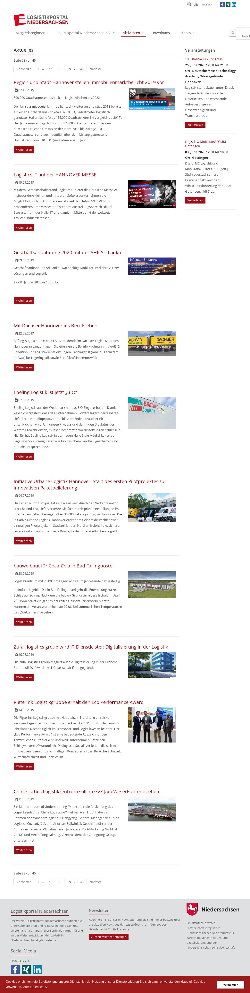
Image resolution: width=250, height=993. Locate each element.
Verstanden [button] (230, 984)
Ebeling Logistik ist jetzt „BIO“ (45, 392)
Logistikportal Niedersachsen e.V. (84, 32)
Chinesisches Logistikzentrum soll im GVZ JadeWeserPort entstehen (86, 791)
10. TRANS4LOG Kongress (204, 59)
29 (69, 69)
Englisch (207, 4)
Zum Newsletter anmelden (108, 937)
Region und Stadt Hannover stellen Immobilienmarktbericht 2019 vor (89, 82)
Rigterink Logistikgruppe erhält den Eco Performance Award (79, 702)
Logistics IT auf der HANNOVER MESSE (55, 174)
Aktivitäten (131, 32)
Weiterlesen (24, 149)
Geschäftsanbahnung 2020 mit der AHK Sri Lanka (67, 252)
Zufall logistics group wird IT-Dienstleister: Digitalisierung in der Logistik (91, 646)
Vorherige (24, 69)
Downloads (160, 32)
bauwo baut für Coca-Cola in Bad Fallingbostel (63, 565)
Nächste (96, 69)
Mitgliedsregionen (30, 32)
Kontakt (187, 32)
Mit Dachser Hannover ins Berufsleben (55, 325)
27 (50, 69)
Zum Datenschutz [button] (35, 987)
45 (82, 69)
